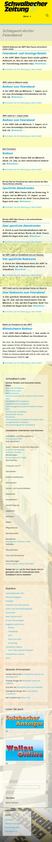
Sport (8, 658)
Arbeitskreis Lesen (13, 390)
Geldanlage (13, 631)
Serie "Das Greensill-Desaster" (21, 650)
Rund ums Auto (14, 639)
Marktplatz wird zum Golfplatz (30, 687)
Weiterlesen (42, 63)
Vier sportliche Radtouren (19, 259)
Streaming (12, 643)
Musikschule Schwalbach (16, 411)
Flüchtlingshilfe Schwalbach (17, 401)
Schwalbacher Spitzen (15, 654)
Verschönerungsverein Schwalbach (20, 425)
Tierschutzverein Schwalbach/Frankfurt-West (25, 419)
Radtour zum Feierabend (19, 86)
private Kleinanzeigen (15, 620)
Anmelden (9, 819)
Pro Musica (10, 417)
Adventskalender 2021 (15, 593)
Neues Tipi (25, 697)
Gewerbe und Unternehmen (18, 605)
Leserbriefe (10, 612)
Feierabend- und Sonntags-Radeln (24, 53)
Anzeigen (10, 601)
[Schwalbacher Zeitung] (26, 7)
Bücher (11, 627)
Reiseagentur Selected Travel (18, 541)
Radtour (8, 153)
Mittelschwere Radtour (17, 328)
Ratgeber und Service (15, 624)
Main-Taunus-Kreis (14, 616)
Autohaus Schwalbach (15, 449)
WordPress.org (11, 831)
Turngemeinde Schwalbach (17, 422)
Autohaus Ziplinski (13, 452)
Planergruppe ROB (13, 439)
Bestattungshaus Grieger (16, 457)
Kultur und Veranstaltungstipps (19, 609)
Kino (10, 635)
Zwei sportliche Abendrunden (22, 225)
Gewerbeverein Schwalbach (17, 404)
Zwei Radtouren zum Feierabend (24, 292)
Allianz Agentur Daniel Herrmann (20, 564)
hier (17, 569)
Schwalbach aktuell (14, 647)
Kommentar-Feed (12, 827)
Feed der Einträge (12, 823)
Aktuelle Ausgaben (13, 597)
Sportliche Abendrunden (18, 188)
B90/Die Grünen (12, 393)
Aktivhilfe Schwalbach (15, 388)
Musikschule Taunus (14, 414)
